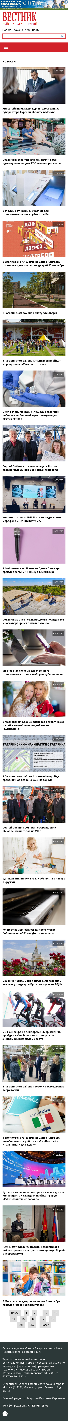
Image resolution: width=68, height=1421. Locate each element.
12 (45, 1313)
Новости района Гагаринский (20, 30)
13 (55, 1313)
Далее (45, 1325)
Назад (15, 1313)
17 (42, 1319)
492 (32, 1325)
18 (52, 1319)
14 (13, 1319)
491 (21, 1325)
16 (33, 1319)
